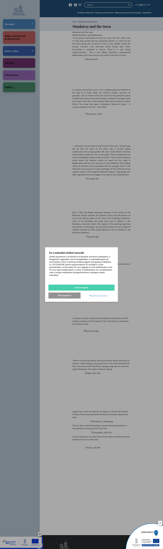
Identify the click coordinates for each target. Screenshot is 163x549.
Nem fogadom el (64, 295)
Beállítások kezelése (99, 296)
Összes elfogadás (81, 288)
